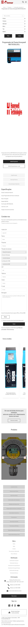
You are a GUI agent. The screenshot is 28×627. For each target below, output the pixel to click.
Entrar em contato (14, 420)
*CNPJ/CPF (4, 229)
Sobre (14, 546)
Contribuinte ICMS (5, 261)
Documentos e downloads (14, 551)
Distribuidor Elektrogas (14, 570)
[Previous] (3, 458)
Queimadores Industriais (14, 513)
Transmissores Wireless (14, 526)
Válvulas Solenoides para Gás (14, 534)
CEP (2, 267)
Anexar (5, 316)
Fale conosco (14, 596)
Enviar (14, 324)
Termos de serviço (10, 329)
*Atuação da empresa (6, 249)
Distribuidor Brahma (14, 573)
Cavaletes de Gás (14, 487)
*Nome (3, 236)
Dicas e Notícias (14, 553)
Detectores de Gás (14, 495)
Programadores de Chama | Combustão (14, 508)
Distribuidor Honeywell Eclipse (14, 568)
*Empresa (3, 242)
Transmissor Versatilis (14, 521)
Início (4, 7)
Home (14, 543)
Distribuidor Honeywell (14, 560)
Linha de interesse (5, 255)
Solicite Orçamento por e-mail (14, 166)
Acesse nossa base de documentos (15, 612)
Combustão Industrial (18, 7)
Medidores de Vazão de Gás (14, 504)
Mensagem (4, 292)
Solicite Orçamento (14, 161)
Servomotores (14, 517)
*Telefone (3, 273)
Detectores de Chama (14, 491)
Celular (3, 280)
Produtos (9, 7)
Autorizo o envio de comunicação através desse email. (13, 320)
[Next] (25, 458)
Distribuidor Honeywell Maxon (14, 565)
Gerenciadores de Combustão (14, 500)
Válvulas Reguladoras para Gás (14, 530)
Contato (14, 548)
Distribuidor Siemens (14, 563)
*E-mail (3, 286)
